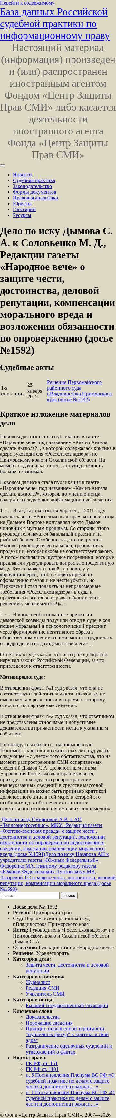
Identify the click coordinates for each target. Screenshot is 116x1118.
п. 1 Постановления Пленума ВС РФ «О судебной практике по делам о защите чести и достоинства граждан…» (70, 1098)
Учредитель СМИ (45, 993)
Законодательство (32, 186)
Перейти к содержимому (27, 2)
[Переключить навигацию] (2, 165)
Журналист (38, 982)
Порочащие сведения (49, 1023)
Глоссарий (24, 209)
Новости (22, 174)
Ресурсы (22, 215)
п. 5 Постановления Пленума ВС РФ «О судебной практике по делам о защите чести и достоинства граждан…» (70, 1080)
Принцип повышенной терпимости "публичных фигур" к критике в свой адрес (67, 1034)
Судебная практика (34, 180)
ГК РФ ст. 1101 (42, 1069)
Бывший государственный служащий (67, 1005)
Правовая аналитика (35, 197)
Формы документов (34, 192)
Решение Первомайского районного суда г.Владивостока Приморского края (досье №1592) (79, 390)
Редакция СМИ (43, 988)
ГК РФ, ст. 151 (42, 1063)
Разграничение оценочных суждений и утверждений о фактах (69, 1049)
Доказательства (43, 1017)
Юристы (22, 203)
